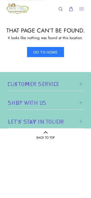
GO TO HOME (45, 52)
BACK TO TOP (45, 137)
